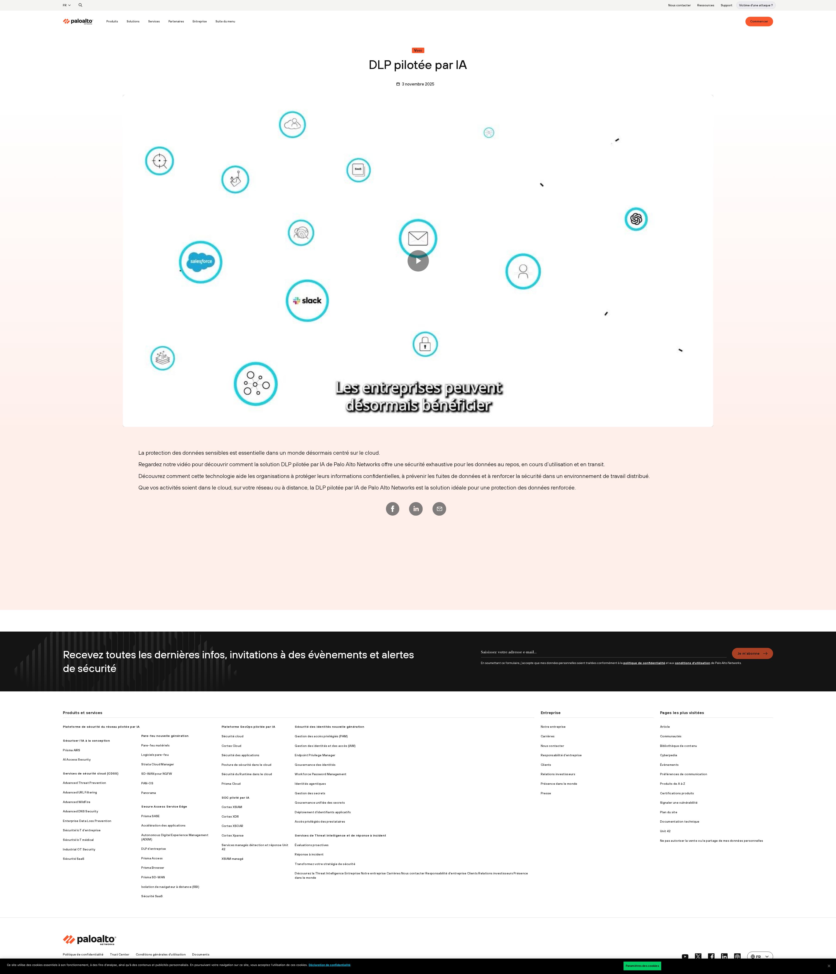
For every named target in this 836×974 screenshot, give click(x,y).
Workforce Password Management (320, 774)
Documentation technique (679, 821)
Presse (546, 793)
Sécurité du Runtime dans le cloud (247, 774)
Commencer (759, 21)
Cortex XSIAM (232, 807)
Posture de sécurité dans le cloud (246, 764)
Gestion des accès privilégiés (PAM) (321, 736)
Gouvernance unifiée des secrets (320, 802)
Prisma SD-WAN (153, 877)
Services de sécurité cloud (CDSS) (90, 773)
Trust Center (119, 954)
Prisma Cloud (231, 783)
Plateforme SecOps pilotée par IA (248, 726)
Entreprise (200, 21)
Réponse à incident (309, 854)
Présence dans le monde (559, 783)
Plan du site (668, 812)
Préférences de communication (683, 774)
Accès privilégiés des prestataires (320, 821)
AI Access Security (77, 759)
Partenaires (176, 21)
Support (726, 5)
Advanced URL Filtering (80, 792)
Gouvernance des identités (315, 764)
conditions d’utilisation (692, 663)
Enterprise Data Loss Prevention (87, 821)
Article (665, 726)
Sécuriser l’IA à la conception (86, 740)
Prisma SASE (150, 816)
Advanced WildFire (76, 802)
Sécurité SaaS (73, 858)
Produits (112, 21)
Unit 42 (665, 831)
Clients (546, 764)
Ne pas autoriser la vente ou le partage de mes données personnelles (711, 840)
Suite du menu (225, 21)
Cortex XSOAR (232, 826)
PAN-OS (147, 783)
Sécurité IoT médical (78, 840)
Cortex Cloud (231, 746)
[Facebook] (392, 509)
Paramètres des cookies (642, 965)
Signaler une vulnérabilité (679, 802)
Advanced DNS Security (80, 811)
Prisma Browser (152, 867)
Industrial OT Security (79, 849)
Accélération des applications (163, 825)
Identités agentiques (310, 783)
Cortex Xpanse (233, 835)
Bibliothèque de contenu (678, 746)
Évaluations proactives (312, 845)
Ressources (705, 5)
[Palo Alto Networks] (78, 21)
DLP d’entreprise (153, 848)
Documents (200, 954)
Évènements (669, 764)
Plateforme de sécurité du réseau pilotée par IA (101, 726)
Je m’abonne (749, 653)
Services (154, 21)
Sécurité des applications (241, 755)
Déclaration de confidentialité (330, 965)
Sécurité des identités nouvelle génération (329, 726)
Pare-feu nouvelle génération (165, 736)
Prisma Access (152, 858)
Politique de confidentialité (83, 954)
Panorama (148, 793)
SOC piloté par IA (235, 797)
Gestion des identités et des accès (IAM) (325, 746)
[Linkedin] (416, 509)
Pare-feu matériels (155, 745)
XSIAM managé (233, 858)
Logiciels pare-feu (155, 754)
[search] (80, 5)
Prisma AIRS (71, 750)
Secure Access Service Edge (164, 806)
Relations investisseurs (558, 774)
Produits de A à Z (672, 783)
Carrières (548, 736)
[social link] (685, 956)
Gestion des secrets (310, 793)
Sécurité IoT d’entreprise (82, 830)
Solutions (133, 21)
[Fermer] (829, 966)
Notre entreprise (553, 726)
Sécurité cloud (232, 736)
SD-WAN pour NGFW (156, 773)
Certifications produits (677, 793)
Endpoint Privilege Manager (315, 755)
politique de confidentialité (644, 663)
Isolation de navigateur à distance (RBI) (170, 887)
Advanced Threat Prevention (84, 783)
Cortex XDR (230, 816)
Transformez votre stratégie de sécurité (325, 864)
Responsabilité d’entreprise (561, 755)
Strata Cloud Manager (157, 764)
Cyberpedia (668, 755)
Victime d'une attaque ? (756, 5)
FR (65, 5)
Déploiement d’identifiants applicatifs (323, 812)
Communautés (671, 736)
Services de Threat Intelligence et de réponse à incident (340, 835)
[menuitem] (82, 21)
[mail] (439, 509)
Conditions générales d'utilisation (161, 954)
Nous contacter (679, 5)
